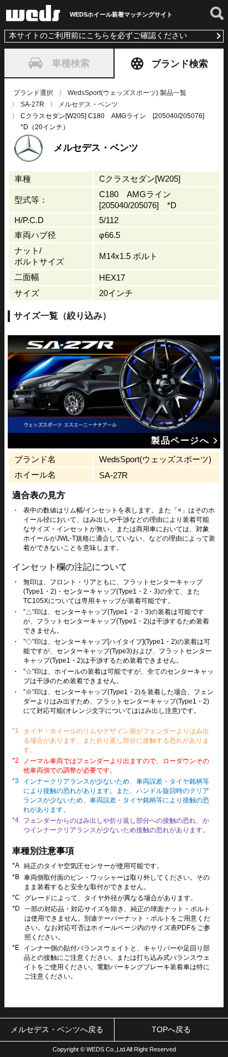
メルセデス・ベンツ (88, 104)
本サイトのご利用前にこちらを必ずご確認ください (98, 35)
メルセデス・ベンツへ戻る (57, 1029)
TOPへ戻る (171, 1029)
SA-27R (32, 104)
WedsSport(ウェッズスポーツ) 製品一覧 (127, 92)
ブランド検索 (180, 63)
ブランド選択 (33, 92)
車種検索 (71, 62)
